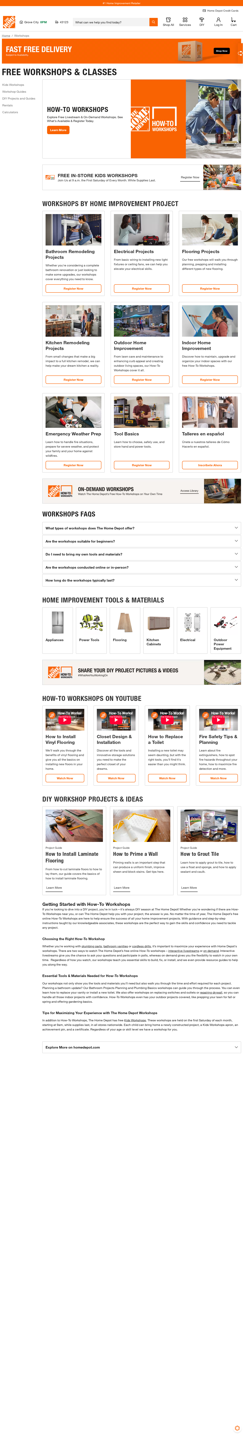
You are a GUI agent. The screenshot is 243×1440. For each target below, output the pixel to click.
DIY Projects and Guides (18, 98)
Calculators (10, 112)
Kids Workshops (13, 84)
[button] (141, 528)
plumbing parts (92, 946)
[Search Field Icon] (153, 22)
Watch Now (65, 778)
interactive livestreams (183, 950)
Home (6, 35)
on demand (211, 950)
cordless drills (141, 946)
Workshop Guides (14, 91)
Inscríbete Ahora (210, 465)
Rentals (7, 105)
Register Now (190, 177)
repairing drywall (211, 992)
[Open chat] (240, 53)
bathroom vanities (115, 946)
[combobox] (111, 22)
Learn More (58, 130)
